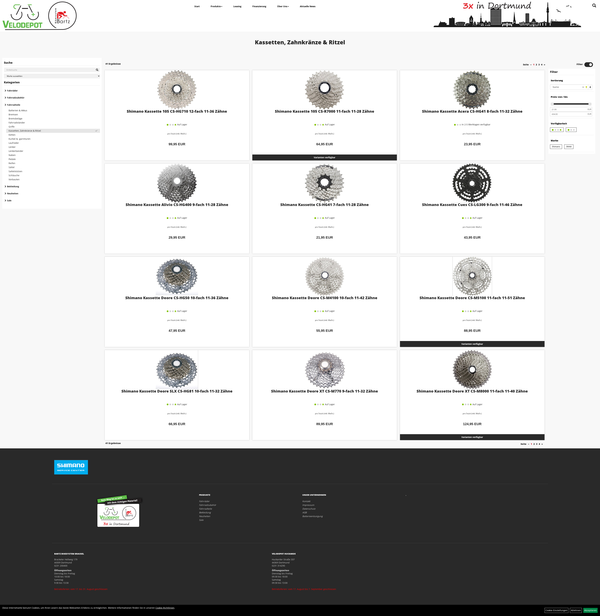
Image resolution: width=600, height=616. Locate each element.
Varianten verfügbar (324, 157)
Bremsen (13, 114)
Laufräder (14, 142)
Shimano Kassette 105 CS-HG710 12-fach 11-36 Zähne (177, 111)
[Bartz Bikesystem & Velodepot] (39, 16)
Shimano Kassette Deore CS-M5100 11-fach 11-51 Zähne (472, 297)
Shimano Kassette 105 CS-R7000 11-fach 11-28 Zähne (324, 111)
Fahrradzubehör (15, 97)
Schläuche (14, 175)
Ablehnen (576, 610)
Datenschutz (308, 508)
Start (197, 6)
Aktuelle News (307, 6)
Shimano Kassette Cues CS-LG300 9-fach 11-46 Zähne (472, 204)
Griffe (12, 126)
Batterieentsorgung (312, 516)
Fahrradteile (13, 104)
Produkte (216, 6)
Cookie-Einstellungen (556, 610)
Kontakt (306, 501)
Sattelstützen (15, 171)
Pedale (12, 159)
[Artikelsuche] (594, 5)
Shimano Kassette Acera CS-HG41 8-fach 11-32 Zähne (472, 111)
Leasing (237, 6)
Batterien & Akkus (18, 110)
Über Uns (282, 6)
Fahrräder (12, 90)
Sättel (12, 167)
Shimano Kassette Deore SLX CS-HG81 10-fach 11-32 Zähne (176, 391)
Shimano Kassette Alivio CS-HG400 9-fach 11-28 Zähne (177, 204)
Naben (12, 155)
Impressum (308, 504)
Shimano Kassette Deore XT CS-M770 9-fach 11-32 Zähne (324, 391)
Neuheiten (12, 193)
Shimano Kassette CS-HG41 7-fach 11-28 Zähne (324, 204)
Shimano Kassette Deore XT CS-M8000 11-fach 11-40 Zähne (472, 391)
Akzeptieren (590, 610)
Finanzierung (259, 6)
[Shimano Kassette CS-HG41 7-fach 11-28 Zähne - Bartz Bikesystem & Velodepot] (325, 183)
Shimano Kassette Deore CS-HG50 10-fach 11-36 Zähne (176, 297)
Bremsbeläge (15, 118)
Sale (9, 200)
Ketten (12, 134)
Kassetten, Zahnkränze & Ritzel (25, 130)
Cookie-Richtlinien (164, 607)
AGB (304, 512)
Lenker (12, 146)
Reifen (12, 163)
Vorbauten (14, 179)
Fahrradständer (17, 122)
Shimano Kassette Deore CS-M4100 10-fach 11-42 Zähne (324, 297)
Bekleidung (13, 186)
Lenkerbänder (16, 151)
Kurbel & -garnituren (19, 138)
